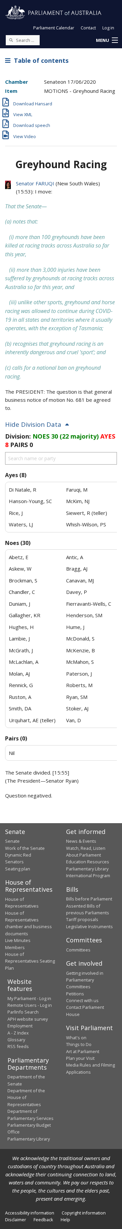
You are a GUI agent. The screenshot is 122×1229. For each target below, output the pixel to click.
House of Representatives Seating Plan (30, 961)
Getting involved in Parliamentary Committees (84, 980)
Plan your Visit (80, 1058)
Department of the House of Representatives (26, 1097)
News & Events (81, 841)
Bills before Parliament (89, 899)
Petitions (75, 994)
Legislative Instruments (89, 926)
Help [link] (65, 1220)
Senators (14, 862)
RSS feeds (18, 1046)
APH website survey (27, 1019)
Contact (88, 28)
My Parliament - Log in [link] (29, 998)
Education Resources (87, 862)
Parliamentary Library (87, 869)
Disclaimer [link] (15, 1220)
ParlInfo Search (23, 1012)
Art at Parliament (82, 1051)
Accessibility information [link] (29, 1213)
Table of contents (39, 60)
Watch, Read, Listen (85, 848)
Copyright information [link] (84, 1213)
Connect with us (82, 1000)
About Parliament (83, 855)
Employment (20, 1026)
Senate (12, 841)
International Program (88, 875)
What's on (76, 1038)
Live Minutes (17, 940)
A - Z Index (18, 1033)
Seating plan (17, 869)
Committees (78, 950)
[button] (107, 40)
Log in (108, 28)
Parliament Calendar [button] (53, 28)
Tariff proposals (82, 919)
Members (15, 947)
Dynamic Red (18, 855)
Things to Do (79, 1044)
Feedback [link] (43, 1220)
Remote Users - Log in (29, 1005)
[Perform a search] (11, 40)
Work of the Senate (25, 848)
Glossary (16, 1040)
